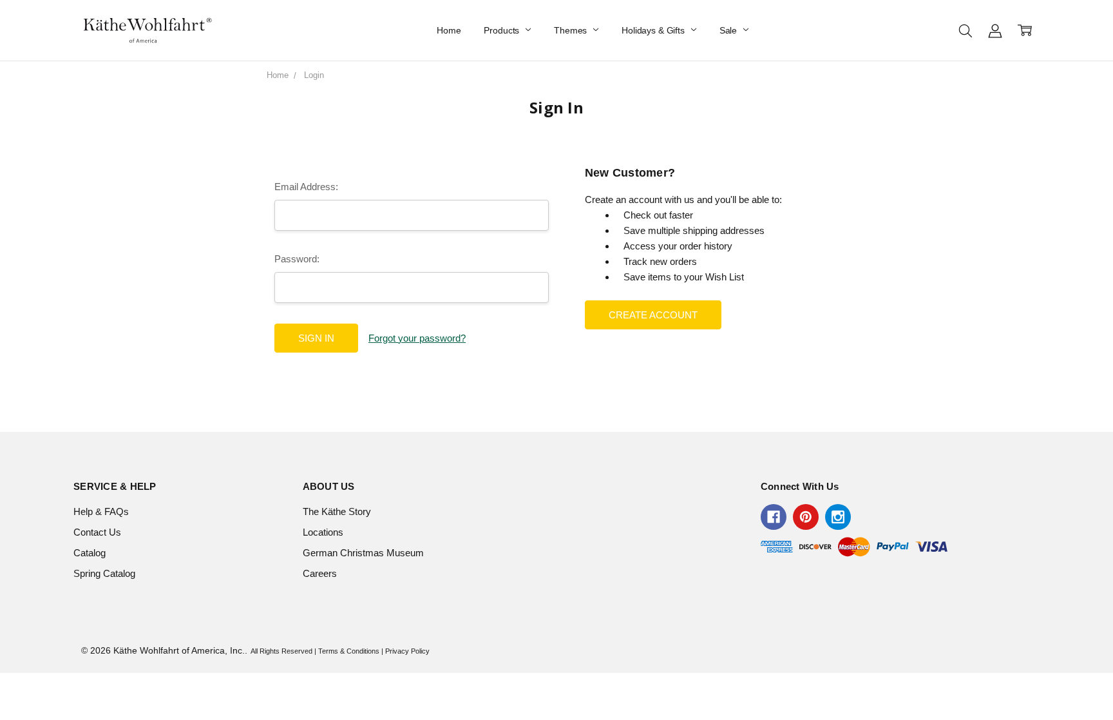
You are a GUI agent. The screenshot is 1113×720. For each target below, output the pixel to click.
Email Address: (306, 186)
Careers (320, 573)
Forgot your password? (417, 338)
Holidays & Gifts (654, 30)
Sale (729, 30)
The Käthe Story (337, 511)
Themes (571, 30)
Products (503, 30)
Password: (296, 258)
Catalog (89, 552)
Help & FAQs (101, 511)
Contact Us (97, 532)
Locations (323, 532)
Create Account (653, 314)
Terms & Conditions (348, 651)
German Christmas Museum (363, 552)
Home (449, 30)
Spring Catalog (104, 573)
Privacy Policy (407, 651)
